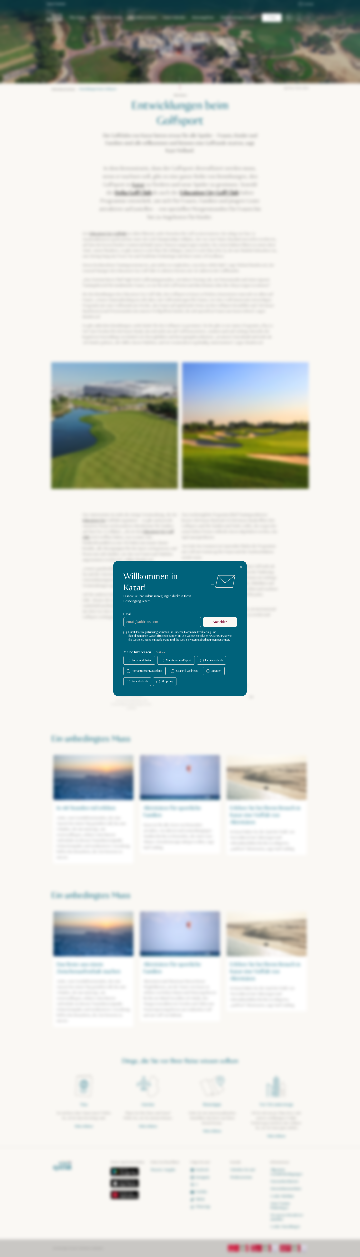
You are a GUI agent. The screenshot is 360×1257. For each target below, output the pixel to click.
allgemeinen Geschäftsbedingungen (155, 636)
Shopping (167, 681)
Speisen (216, 671)
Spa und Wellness (187, 671)
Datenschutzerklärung (197, 632)
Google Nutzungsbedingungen (198, 640)
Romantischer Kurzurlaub (147, 671)
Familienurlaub (214, 660)
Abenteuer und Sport (178, 660)
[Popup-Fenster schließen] (240, 566)
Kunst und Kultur (142, 660)
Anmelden (220, 622)
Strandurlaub (140, 681)
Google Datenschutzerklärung (151, 640)
